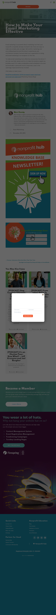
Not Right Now (28, 318)
